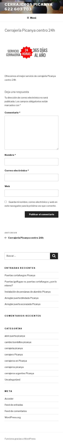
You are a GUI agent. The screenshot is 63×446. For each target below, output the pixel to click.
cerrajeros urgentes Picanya (19, 373)
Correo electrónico (17, 170)
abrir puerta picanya (15, 336)
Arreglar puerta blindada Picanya (21, 298)
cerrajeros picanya (14, 367)
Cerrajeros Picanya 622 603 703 (29, 6)
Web (7, 186)
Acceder (9, 398)
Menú (33, 18)
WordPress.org (13, 417)
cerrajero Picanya (14, 354)
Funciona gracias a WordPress (20, 438)
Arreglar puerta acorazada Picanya (22, 304)
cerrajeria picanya (14, 348)
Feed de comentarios (16, 411)
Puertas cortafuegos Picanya (20, 275)
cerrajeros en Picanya (16, 360)
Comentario (12, 112)
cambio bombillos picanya (18, 342)
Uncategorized (12, 379)
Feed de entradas (14, 405)
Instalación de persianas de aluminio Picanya (27, 291)
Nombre (10, 155)
